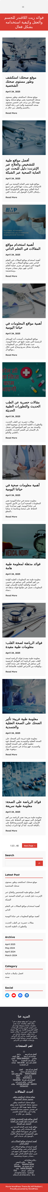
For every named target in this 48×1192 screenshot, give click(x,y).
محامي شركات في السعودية (29, 1059)
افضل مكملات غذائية (14, 973)
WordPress (33, 1189)
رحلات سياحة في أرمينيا (30, 1161)
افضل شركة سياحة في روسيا (28, 1070)
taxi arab (21, 1062)
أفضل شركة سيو (31, 1054)
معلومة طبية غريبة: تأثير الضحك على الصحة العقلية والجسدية (24, 723)
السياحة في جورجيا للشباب (28, 1081)
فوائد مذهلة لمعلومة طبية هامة (23, 566)
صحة (7, 977)
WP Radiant (36, 1186)
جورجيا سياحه (14, 1061)
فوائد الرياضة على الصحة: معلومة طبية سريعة (23, 804)
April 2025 (10, 944)
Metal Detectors (23, 1058)
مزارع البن (30, 1170)
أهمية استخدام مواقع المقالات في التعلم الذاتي (23, 246)
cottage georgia (22, 1084)
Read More (11, 113)
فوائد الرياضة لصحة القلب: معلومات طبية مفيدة (24, 645)
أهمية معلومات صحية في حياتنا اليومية (23, 487)
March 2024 (11, 955)
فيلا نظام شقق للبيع (16, 1072)
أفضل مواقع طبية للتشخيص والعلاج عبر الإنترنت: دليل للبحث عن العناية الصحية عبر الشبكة (23, 166)
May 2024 (10, 948)
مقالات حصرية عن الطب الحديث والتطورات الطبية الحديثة (23, 406)
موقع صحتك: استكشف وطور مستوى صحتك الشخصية (21, 81)
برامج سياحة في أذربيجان (21, 1174)
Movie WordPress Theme (17, 1186)
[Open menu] (23, 7)
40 (17, 845)
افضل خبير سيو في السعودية (28, 1063)
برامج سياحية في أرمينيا (26, 1055)
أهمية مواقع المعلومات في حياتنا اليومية (24, 325)
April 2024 (10, 951)
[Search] (39, 863)
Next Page (29, 845)
